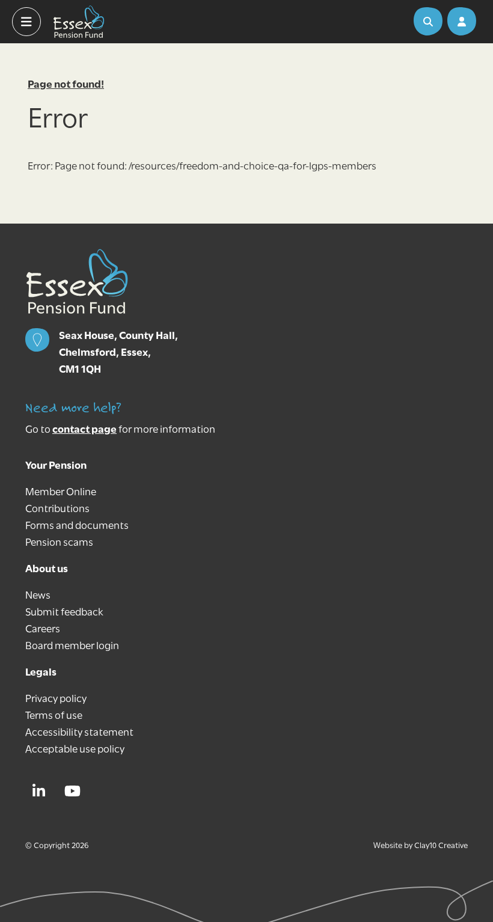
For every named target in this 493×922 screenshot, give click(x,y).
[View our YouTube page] (76, 791)
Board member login (72, 646)
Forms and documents (77, 526)
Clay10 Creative (441, 845)
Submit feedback (64, 613)
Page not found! (66, 85)
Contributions (57, 509)
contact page (84, 430)
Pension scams (59, 543)
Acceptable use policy (74, 750)
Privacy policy (56, 699)
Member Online (60, 492)
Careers (42, 629)
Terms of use (53, 716)
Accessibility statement (79, 733)
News (38, 596)
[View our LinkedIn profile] (42, 791)
